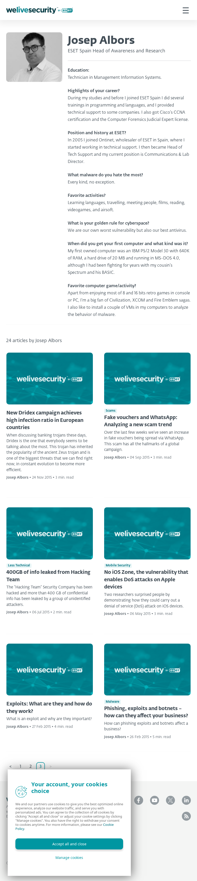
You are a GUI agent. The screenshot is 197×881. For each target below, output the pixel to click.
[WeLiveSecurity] (39, 10)
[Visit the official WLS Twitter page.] (170, 800)
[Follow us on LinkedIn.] (186, 800)
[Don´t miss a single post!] (186, 816)
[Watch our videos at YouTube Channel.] (154, 800)
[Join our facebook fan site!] (138, 800)
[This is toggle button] (186, 10)
